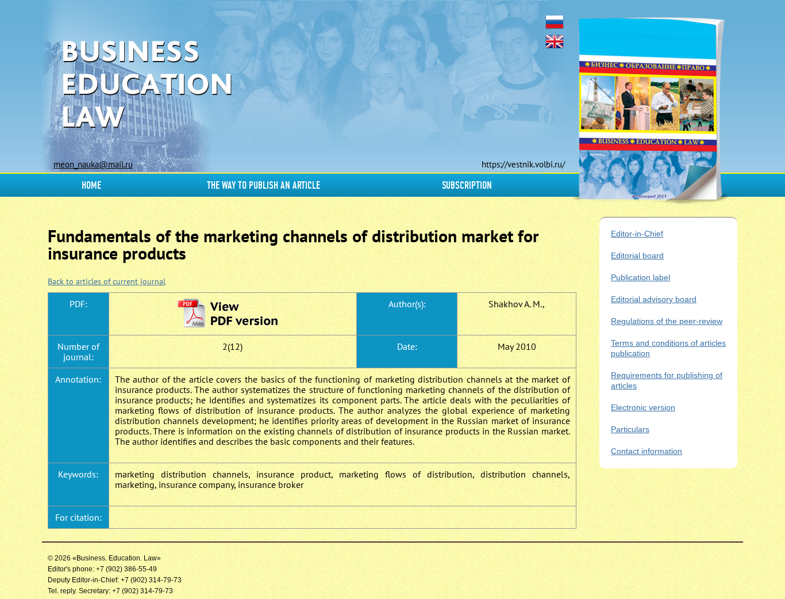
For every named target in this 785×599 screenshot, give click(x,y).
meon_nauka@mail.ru (93, 164)
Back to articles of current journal (107, 281)
